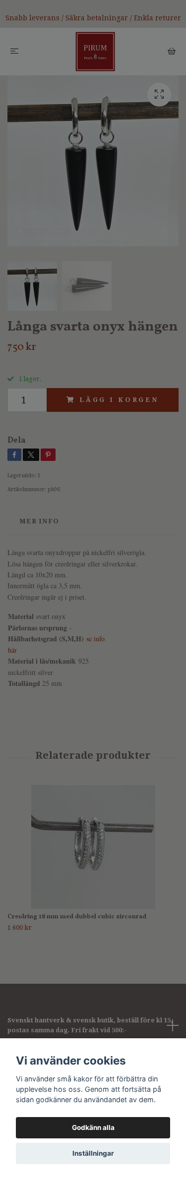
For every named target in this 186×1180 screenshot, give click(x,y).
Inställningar (93, 1153)
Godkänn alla (93, 1127)
